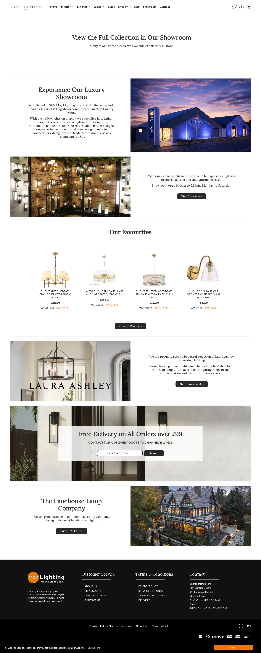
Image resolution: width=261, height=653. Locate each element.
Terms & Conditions (151, 595)
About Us (90, 586)
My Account (92, 590)
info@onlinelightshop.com (208, 608)
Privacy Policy (148, 586)
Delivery (144, 600)
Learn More (94, 647)
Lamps (98, 6)
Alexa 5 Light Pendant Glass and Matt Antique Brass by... (104, 293)
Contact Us (92, 600)
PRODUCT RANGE (71, 531)
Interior (66, 6)
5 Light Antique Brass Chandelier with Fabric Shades (55, 294)
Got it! (233, 647)
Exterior (82, 6)
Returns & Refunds (150, 590)
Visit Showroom (191, 196)
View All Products (130, 326)
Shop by (123, 6)
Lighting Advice (95, 595)
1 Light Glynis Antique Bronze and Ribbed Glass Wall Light (203, 294)
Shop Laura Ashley (191, 384)
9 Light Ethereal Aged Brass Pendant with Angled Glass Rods (154, 294)
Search (153, 453)
